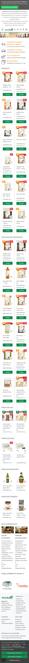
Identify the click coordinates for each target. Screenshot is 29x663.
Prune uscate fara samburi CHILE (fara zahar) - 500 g (7, 140)
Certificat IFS (19, 605)
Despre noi (19, 599)
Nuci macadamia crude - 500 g (7, 309)
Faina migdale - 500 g (20, 86)
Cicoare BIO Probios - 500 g (21, 514)
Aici (11, 15)
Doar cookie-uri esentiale (14, 656)
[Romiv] (22, 588)
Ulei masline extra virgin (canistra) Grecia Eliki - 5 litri (7, 337)
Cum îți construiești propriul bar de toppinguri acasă (7, 536)
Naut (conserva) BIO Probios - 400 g (7, 514)
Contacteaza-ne (5, 619)
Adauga (8, 94)
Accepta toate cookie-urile (14, 653)
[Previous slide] (2, 35)
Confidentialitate (20, 609)
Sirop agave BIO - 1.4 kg (7, 282)
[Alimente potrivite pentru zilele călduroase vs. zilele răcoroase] (21, 529)
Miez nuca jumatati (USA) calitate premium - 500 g (7, 391)
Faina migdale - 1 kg (21, 282)
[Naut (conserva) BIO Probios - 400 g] (8, 505)
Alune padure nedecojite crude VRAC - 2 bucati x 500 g (7, 425)
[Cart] (26, 29)
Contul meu (18, 619)
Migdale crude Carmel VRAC (7, 255)
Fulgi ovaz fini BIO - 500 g (6, 195)
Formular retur (20, 601)
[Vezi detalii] (4, 420)
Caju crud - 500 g (21, 139)
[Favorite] (20, 29)
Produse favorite (19, 625)
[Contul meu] (23, 29)
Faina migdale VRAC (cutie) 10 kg (7, 456)
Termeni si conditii (21, 607)
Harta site (18, 613)
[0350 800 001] (15, 29)
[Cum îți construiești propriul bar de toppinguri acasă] (7, 529)
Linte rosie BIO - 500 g (7, 113)
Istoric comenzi (19, 623)
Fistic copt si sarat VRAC (19, 309)
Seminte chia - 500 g (20, 113)
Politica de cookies (17, 646)
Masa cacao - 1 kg (20, 336)
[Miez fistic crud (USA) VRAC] (7, 355)
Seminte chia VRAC (20, 255)
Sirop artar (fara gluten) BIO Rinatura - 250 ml (21, 487)
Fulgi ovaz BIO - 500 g (20, 222)
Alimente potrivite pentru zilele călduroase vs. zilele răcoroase (21, 536)
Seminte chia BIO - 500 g (7, 222)
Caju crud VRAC (20, 194)
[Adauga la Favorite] (11, 81)
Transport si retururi (20, 627)
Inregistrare (18, 621)
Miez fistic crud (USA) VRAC (7, 364)
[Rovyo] (7, 588)
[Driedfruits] (9, 29)
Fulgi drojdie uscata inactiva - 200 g (7, 168)
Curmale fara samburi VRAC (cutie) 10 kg (21, 456)
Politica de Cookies (21, 611)
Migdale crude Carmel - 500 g (20, 168)
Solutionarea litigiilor (7, 623)
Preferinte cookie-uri (14, 660)
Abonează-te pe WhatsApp (9, 7)
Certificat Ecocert (20, 603)
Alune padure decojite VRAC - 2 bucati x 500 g (21, 391)
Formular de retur (20, 629)
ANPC (3, 621)
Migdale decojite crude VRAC (21, 364)
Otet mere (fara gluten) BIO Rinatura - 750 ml (7, 487)
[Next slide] (25, 422)
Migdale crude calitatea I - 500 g (7, 86)
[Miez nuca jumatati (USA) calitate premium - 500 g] (7, 382)
